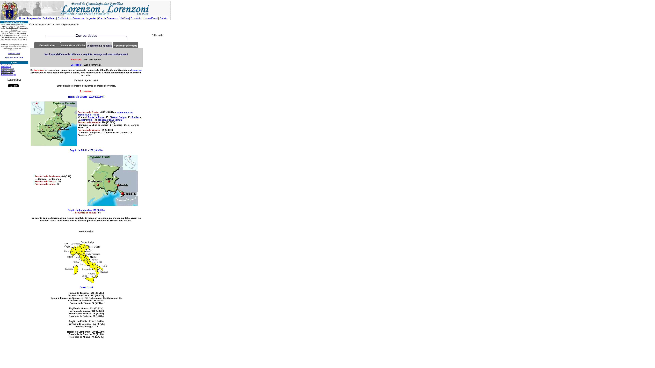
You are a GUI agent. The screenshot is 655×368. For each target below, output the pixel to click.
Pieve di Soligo (118, 117)
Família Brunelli (7, 73)
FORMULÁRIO (14, 54)
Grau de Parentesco (108, 18)
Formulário (135, 18)
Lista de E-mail (150, 18)
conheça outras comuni (110, 120)
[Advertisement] (130, 28)
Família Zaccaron (8, 71)
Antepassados (34, 18)
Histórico (124, 18)
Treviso (135, 117)
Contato (163, 18)
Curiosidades (49, 18)
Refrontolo (86, 120)
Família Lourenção (8, 74)
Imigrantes (91, 18)
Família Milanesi (7, 69)
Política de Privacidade (14, 57)
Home (22, 18)
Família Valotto (7, 65)
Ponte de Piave (96, 117)
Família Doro (6, 67)
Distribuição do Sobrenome (71, 18)
